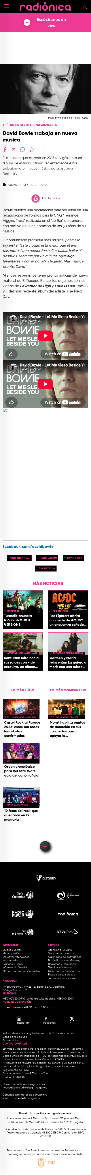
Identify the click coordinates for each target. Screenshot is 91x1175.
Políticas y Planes (13, 964)
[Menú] (7, 6)
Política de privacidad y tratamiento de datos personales (38, 1033)
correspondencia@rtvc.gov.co (66, 1056)
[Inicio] (45, 5)
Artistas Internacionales (33, 125)
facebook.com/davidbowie (28, 547)
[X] (13, 149)
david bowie (75, 558)
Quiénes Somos (12, 950)
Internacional (20, 558)
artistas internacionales (22, 653)
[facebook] (5, 149)
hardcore (13, 611)
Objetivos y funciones (16, 957)
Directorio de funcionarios (64, 971)
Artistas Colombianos (65, 717)
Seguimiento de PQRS (16, 1070)
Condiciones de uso (15, 1037)
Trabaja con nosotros (61, 953)
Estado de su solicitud (61, 974)
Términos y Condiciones (62, 978)
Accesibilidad (11, 1040)
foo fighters (60, 611)
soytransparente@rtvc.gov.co (21, 1098)
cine (9, 761)
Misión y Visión (11, 953)
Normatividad (11, 960)
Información (48, 558)
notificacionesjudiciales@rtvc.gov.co (25, 1087)
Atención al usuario (60, 950)
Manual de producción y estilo (21, 971)
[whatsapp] (22, 149)
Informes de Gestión (15, 967)
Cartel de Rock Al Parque (21, 717)
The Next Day (47, 568)
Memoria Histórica (17, 805)
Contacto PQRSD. (53, 1059)
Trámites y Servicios (60, 967)
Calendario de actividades (64, 957)
